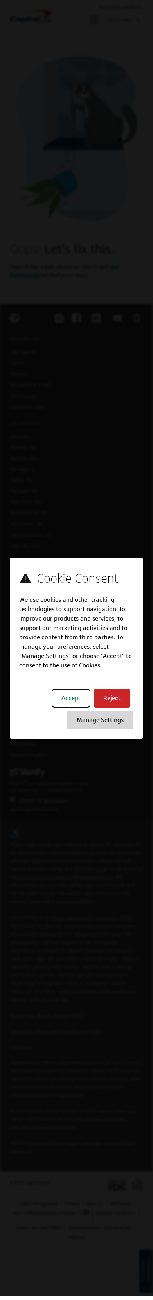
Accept (71, 698)
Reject (112, 698)
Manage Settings (100, 720)
